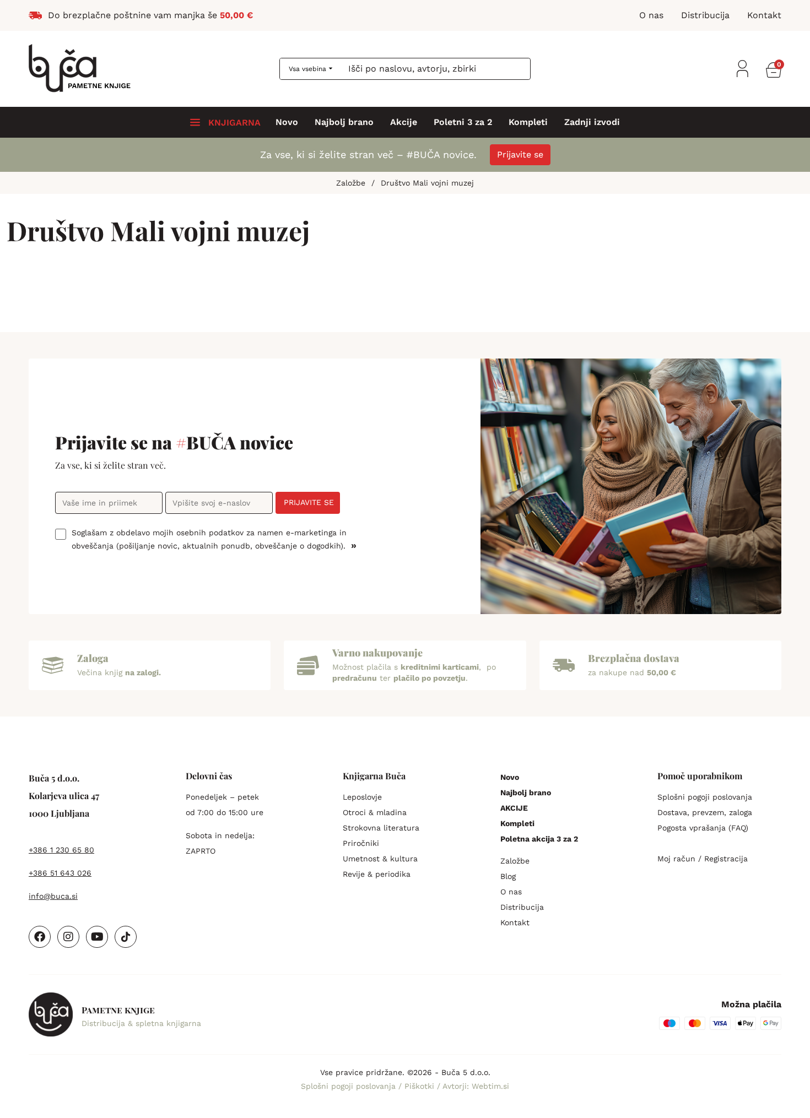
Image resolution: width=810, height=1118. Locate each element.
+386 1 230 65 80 (61, 849)
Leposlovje (362, 797)
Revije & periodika (377, 874)
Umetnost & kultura (380, 858)
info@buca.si (53, 896)
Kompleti (528, 122)
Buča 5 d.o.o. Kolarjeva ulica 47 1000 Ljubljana (64, 795)
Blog (508, 876)
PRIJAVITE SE (309, 502)
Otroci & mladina (375, 812)
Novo (287, 122)
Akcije (403, 122)
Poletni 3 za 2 (463, 122)
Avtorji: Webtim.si (475, 1086)
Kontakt (515, 922)
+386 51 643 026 (60, 873)
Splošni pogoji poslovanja (704, 797)
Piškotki (420, 1086)
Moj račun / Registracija (702, 858)
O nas (511, 891)
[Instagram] (68, 937)
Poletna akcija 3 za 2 (539, 838)
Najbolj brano (344, 122)
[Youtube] (97, 937)
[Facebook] (40, 937)
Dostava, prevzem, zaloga (704, 812)
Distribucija (522, 907)
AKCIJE (514, 808)
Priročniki (361, 843)
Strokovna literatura (381, 827)
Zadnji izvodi (592, 122)
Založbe (515, 860)
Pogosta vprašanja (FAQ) (702, 827)
